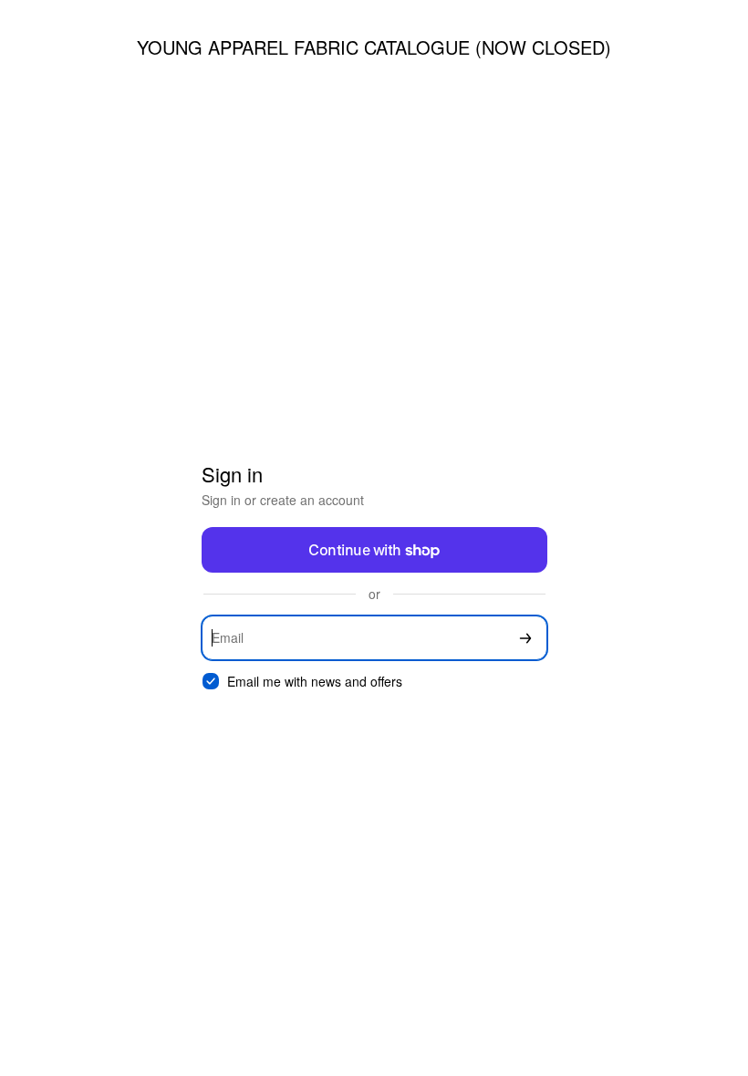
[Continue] (525, 638)
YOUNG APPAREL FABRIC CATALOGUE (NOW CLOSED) (374, 47)
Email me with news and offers (314, 681)
